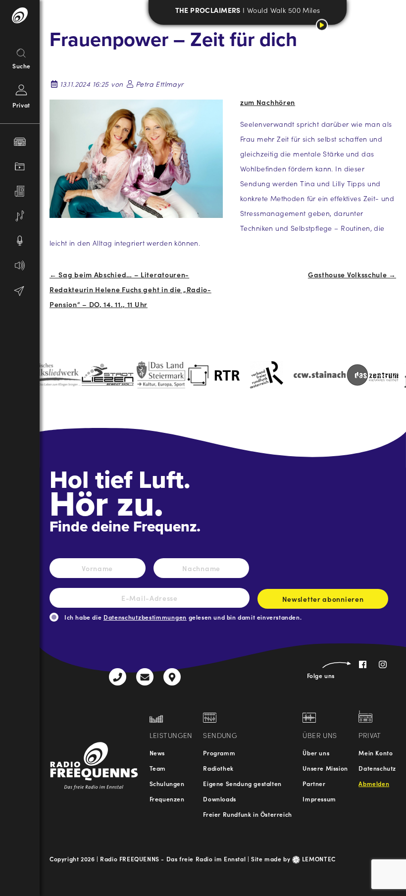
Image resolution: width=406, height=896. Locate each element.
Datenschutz (377, 768)
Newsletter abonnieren (323, 599)
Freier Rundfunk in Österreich (247, 814)
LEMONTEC (318, 858)
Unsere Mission (325, 768)
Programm (219, 752)
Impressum (319, 798)
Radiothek (218, 768)
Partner (314, 783)
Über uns (316, 752)
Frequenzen (167, 798)
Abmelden (373, 783)
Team (158, 768)
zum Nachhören (267, 102)
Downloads (219, 798)
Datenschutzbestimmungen (145, 617)
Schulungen (167, 783)
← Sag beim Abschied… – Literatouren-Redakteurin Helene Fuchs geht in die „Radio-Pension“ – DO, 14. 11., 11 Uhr (130, 289)
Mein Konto (375, 752)
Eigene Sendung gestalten (242, 783)
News (157, 752)
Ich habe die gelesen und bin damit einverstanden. (183, 617)
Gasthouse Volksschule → (352, 274)
